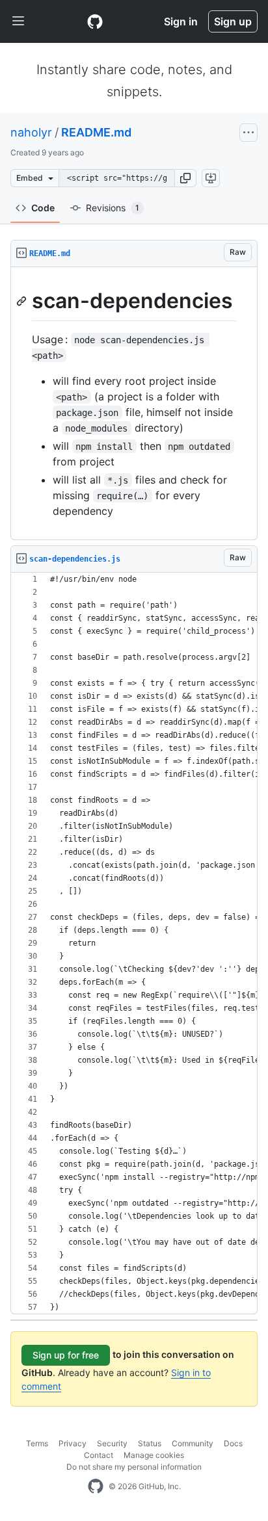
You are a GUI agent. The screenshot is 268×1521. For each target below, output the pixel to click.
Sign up (233, 21)
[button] (185, 178)
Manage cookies (154, 1455)
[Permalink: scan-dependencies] (23, 301)
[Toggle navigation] (18, 21)
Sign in (181, 21)
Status (149, 1443)
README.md (96, 132)
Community (192, 1443)
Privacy (73, 1443)
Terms (37, 1443)
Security (112, 1443)
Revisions (112, 207)
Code (43, 207)
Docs (233, 1443)
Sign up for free (66, 1354)
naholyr (31, 132)
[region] (134, 403)
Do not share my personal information (134, 1467)
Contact (98, 1455)
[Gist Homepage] (95, 21)
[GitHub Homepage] (95, 1486)
